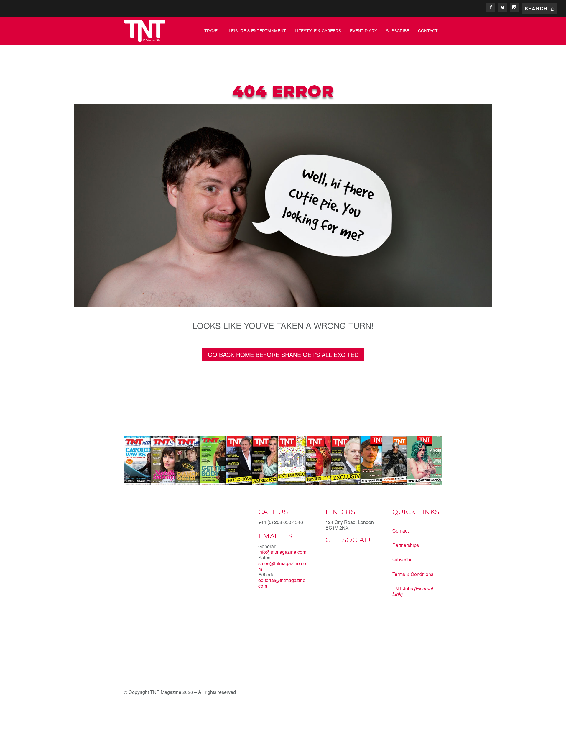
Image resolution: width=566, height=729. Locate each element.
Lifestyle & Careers (318, 30)
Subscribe (397, 30)
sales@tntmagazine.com (282, 566)
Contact (428, 30)
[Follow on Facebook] (330, 560)
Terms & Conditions (412, 574)
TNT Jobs (402, 588)
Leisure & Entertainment (257, 30)
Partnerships (405, 545)
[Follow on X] (342, 560)
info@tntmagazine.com (282, 551)
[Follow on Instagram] (353, 560)
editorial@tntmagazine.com (282, 583)
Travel (212, 30)
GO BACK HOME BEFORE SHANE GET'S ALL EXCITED (283, 354)
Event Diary (363, 30)
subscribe (402, 559)
